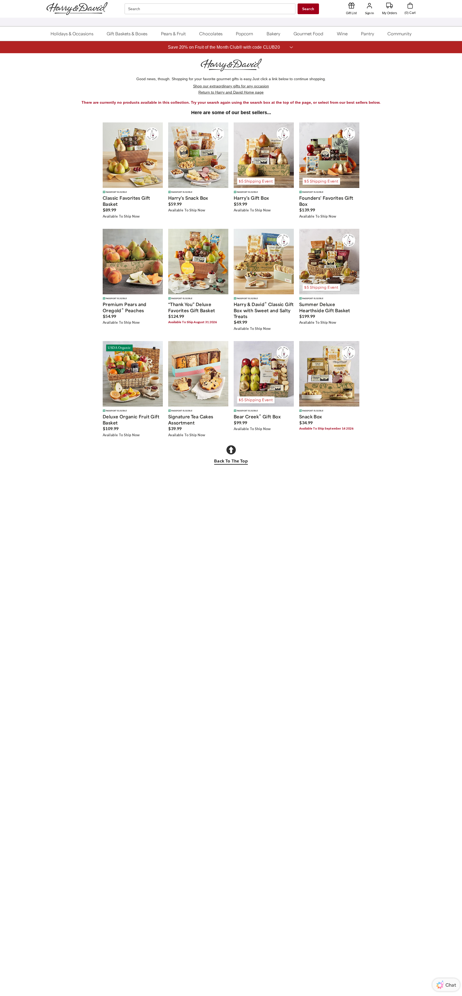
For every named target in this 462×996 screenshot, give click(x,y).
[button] (71, 33)
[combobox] (210, 9)
